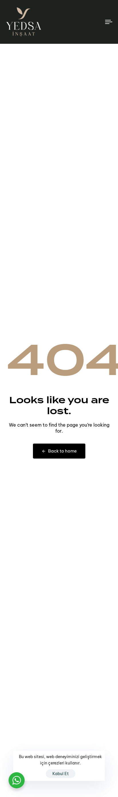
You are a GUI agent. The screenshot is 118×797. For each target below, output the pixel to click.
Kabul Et (60, 773)
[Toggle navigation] (94, 22)
